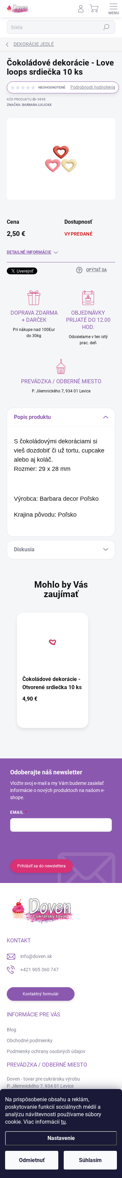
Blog (11, 1029)
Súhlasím (90, 1160)
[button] (52, 700)
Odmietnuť (32, 1160)
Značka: (29, 105)
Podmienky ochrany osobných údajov (46, 1051)
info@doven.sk (36, 956)
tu (63, 1122)
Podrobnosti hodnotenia (92, 87)
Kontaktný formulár (41, 994)
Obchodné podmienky (30, 1040)
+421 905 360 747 (39, 969)
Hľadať (106, 27)
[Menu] (113, 8)
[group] (61, 673)
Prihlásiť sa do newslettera (41, 866)
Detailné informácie (29, 252)
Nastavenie (61, 1138)
